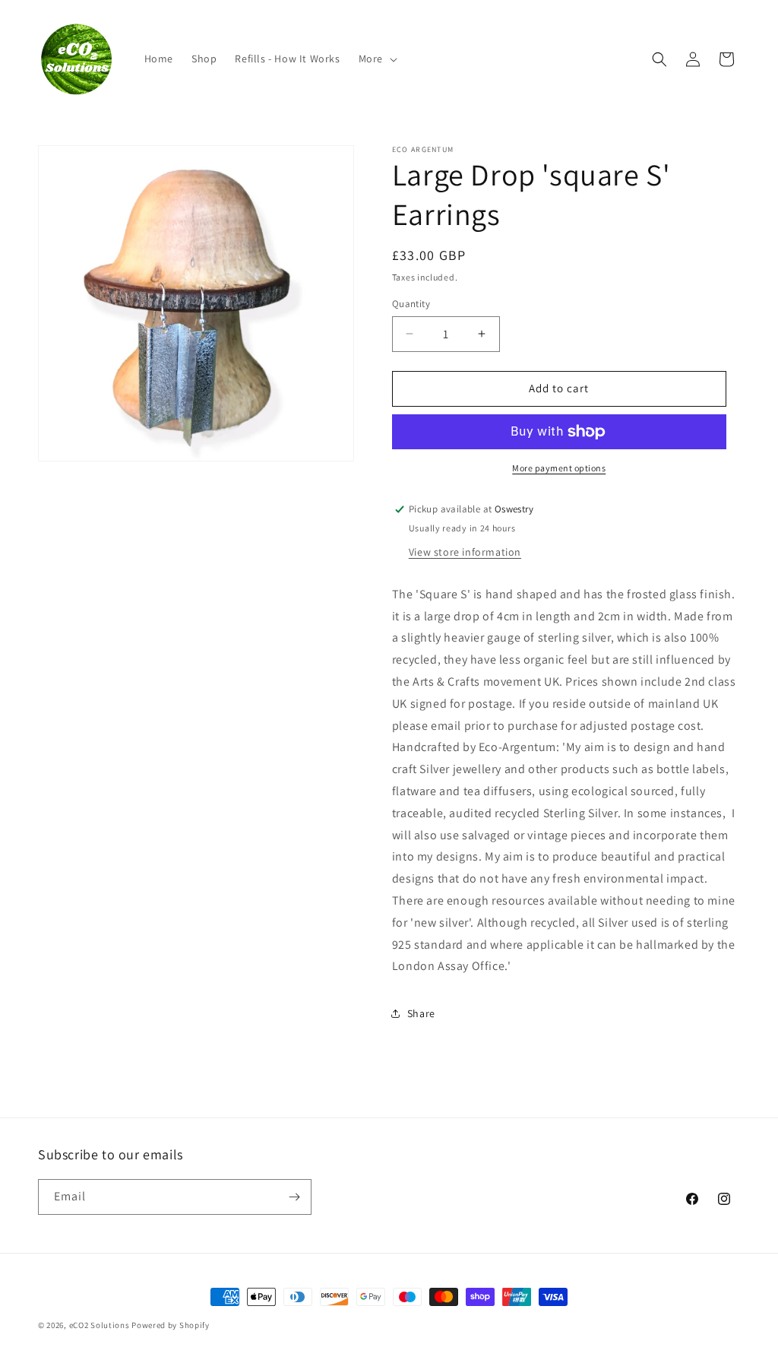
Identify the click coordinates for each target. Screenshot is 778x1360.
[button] (376, 58)
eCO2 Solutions (99, 1325)
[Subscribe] (294, 1197)
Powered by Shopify (170, 1325)
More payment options (559, 468)
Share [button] (421, 1013)
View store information (465, 552)
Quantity (411, 303)
